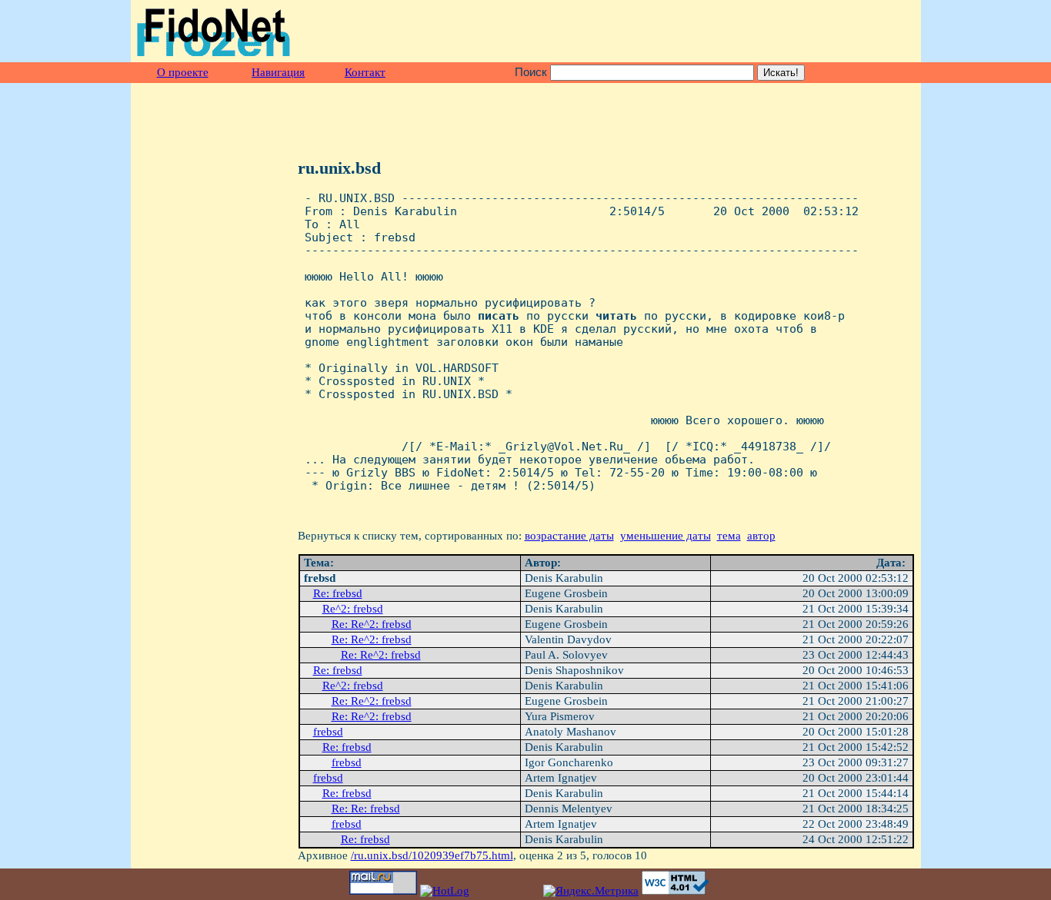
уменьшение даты (665, 536)
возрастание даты (569, 536)
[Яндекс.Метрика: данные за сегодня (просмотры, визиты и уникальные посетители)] (591, 891)
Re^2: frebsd (352, 609)
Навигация (278, 72)
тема (729, 536)
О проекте (183, 72)
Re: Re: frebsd (366, 808)
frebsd (328, 732)
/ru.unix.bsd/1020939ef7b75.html (432, 855)
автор (761, 536)
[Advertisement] (735, 31)
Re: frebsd (337, 593)
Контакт (365, 72)
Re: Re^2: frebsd (372, 624)
